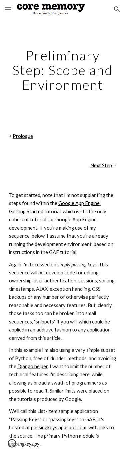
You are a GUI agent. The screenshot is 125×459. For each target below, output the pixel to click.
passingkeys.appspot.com (58, 427)
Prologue (23, 136)
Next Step (101, 165)
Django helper (32, 366)
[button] (8, 9)
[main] (62, 70)
